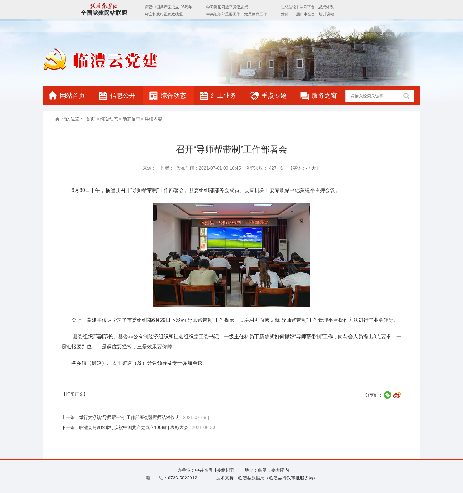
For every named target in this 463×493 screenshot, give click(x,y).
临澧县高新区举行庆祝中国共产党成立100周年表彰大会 (133, 427)
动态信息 (131, 118)
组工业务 (223, 95)
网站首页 (72, 95)
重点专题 (274, 95)
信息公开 (122, 95)
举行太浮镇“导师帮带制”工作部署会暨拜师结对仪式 (129, 417)
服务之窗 (324, 95)
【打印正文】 (74, 394)
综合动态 (173, 95)
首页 (90, 118)
